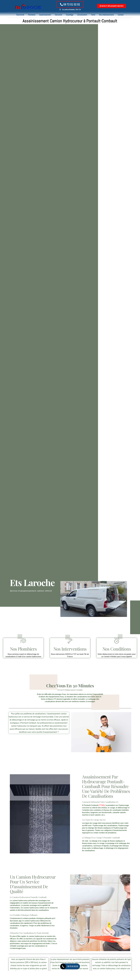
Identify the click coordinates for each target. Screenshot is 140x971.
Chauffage (69, 14)
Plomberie (31, 14)
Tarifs (93, 14)
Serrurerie (58, 14)
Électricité (20, 14)
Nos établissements (106, 14)
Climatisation (82, 14)
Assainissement (45, 14)
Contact (121, 14)
